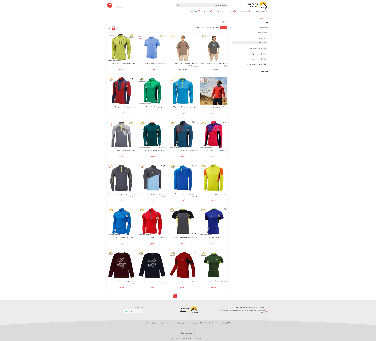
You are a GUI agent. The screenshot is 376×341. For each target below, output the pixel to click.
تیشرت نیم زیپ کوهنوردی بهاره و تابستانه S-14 (216, 194)
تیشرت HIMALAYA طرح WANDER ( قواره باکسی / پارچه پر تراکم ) (184, 64)
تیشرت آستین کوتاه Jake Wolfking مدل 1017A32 (215, 281)
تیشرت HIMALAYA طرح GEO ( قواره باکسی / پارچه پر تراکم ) (214, 64)
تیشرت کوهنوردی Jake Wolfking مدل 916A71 (155, 150)
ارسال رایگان (230, 11)
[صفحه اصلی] (268, 18)
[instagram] (136, 311)
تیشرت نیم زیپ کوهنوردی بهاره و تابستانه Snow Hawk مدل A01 (152, 195)
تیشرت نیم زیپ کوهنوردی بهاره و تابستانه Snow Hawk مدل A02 (183, 195)
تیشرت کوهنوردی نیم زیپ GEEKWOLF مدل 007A (184, 107)
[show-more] (225, 47)
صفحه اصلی (265, 71)
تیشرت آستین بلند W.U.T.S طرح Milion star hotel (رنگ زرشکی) (122, 282)
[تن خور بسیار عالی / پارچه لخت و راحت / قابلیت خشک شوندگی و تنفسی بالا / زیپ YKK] (152, 47)
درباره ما (218, 11)
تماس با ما (207, 11)
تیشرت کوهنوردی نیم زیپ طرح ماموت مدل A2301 (154, 63)
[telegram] (140, 311)
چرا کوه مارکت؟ (244, 11)
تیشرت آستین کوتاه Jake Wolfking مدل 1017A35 (215, 237)
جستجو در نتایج (263, 39)
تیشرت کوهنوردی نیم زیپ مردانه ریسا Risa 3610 (123, 63)
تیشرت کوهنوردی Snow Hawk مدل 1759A (155, 107)
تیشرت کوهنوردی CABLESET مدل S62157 (124, 107)
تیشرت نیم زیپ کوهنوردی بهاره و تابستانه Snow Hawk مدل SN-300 (121, 195)
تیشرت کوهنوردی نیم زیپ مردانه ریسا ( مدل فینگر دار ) (213, 107)
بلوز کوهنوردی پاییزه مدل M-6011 (158, 237)
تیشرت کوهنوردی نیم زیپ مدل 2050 (126, 150)
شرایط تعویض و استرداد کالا (220, 323)
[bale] (126, 311)
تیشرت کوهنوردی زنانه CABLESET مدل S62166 (215, 150)
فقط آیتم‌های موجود (254, 48)
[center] (178, 5)
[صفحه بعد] (160, 296)
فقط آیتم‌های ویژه (255, 59)
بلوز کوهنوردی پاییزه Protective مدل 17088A (124, 237)
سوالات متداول (204, 323)
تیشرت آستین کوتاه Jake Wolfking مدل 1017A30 (185, 237)
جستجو (262, 18)
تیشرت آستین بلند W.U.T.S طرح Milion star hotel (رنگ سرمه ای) (153, 282)
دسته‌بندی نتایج (263, 27)
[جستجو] (188, 309)
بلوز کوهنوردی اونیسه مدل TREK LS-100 (187, 281)
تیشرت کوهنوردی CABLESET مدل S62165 (186, 150)
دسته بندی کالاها (260, 11)
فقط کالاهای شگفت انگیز (253, 64)
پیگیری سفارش (194, 11)
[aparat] (131, 311)
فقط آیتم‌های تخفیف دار (253, 54)
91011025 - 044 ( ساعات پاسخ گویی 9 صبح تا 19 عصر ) (249, 307)
